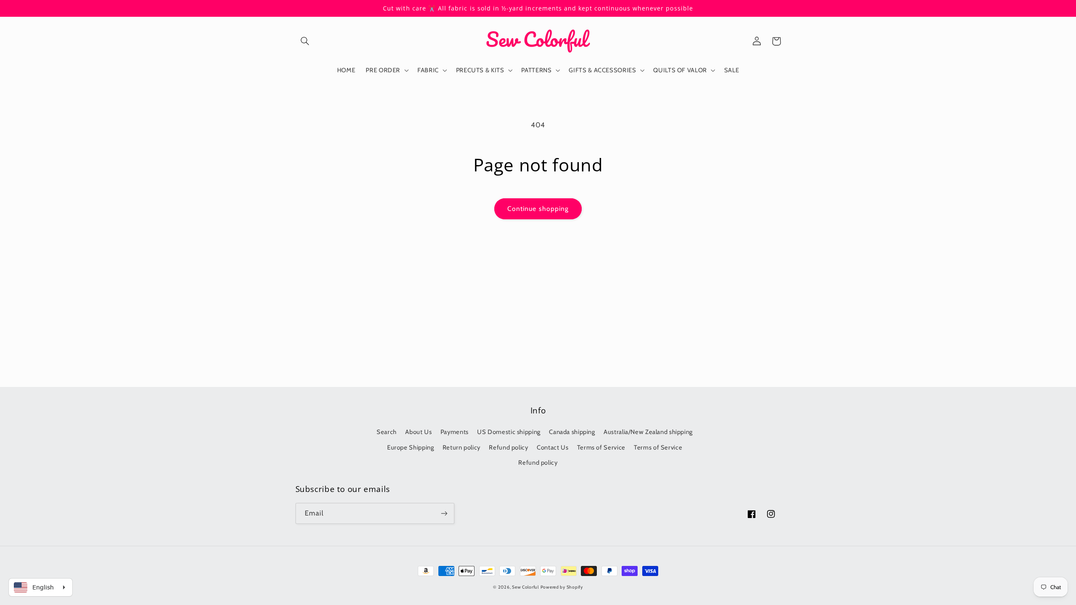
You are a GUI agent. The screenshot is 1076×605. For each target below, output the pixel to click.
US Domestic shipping (509, 432)
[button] (305, 41)
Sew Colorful (525, 587)
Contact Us (552, 447)
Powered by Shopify (562, 587)
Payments (454, 432)
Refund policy (508, 447)
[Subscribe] (444, 513)
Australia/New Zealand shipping (648, 432)
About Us (418, 432)
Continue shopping (538, 209)
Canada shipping (572, 432)
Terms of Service (601, 447)
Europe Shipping (410, 447)
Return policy (461, 447)
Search (387, 432)
